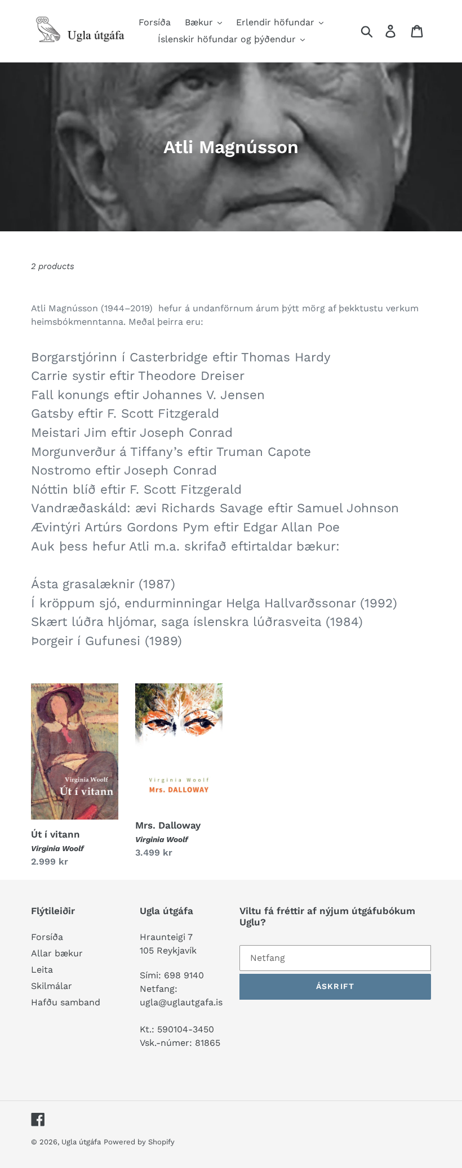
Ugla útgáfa (81, 1142)
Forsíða (47, 937)
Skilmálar (51, 986)
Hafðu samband (65, 1002)
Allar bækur (57, 953)
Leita (42, 969)
